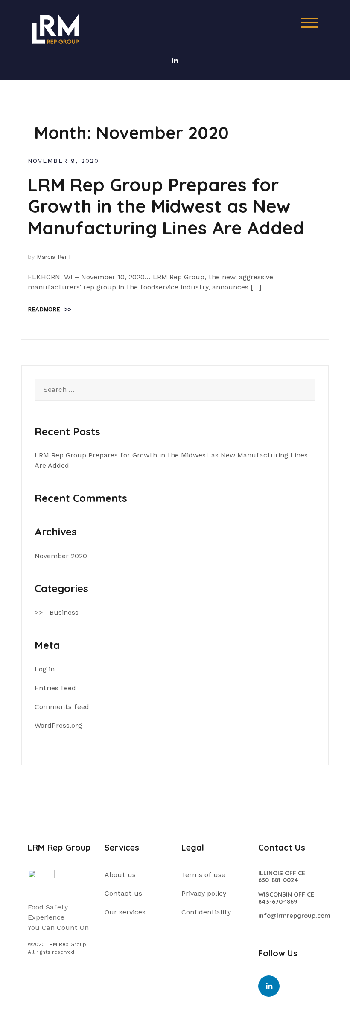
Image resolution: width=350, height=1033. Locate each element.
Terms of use (203, 875)
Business (64, 612)
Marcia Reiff (54, 256)
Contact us (123, 893)
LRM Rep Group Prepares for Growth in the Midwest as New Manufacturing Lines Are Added (166, 206)
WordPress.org (58, 725)
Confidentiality (206, 912)
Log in (45, 669)
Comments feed (62, 707)
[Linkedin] (269, 986)
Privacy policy (203, 893)
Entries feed (55, 688)
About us (120, 875)
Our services (125, 912)
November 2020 (61, 556)
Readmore (49, 309)
